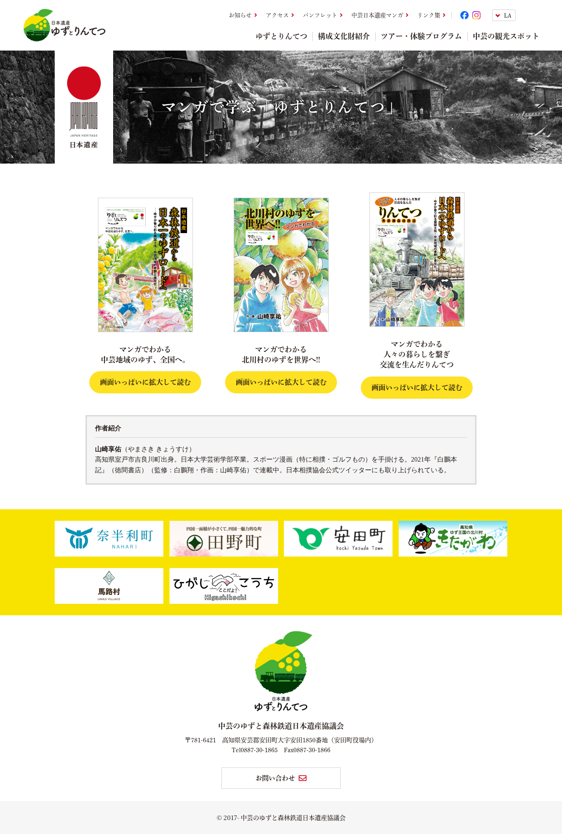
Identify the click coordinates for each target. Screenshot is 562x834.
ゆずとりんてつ (281, 36)
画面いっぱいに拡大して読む (145, 382)
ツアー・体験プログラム (421, 36)
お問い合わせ (275, 778)
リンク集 (428, 15)
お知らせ (240, 15)
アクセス (277, 15)
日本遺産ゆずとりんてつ (64, 25)
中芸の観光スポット (506, 36)
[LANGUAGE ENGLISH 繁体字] (516, 15)
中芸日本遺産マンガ (377, 15)
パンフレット (320, 15)
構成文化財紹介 (344, 36)
